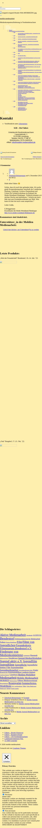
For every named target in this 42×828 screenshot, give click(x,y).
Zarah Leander (15, 688)
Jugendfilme (7, 664)
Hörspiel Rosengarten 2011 (23, 85)
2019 (14, 52)
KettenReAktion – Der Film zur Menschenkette (26, 87)
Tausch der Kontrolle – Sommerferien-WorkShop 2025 (27, 36)
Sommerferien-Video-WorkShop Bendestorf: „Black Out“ (28, 62)
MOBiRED (4, 680)
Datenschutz (7, 113)
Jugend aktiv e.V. (11, 661)
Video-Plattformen (31, 686)
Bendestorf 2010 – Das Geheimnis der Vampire (26, 98)
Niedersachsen (13, 680)
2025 (14, 35)
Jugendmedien (17, 667)
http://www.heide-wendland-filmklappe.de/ (19, 213)
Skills (19, 53)
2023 (14, 40)
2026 (14, 32)
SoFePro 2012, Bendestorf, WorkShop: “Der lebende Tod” (28, 83)
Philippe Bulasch (37, 156)
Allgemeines (22, 124)
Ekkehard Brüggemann (17, 176)
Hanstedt (33, 655)
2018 (14, 54)
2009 (14, 101)
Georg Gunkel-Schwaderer (7, 156)
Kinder (35, 670)
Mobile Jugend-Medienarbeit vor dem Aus (21, 701)
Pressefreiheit (4, 683)
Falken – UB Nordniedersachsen (16, 737)
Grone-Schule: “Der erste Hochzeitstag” (25, 91)
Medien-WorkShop (26, 674)
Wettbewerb (3, 688)
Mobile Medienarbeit (27, 678)
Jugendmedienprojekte (26, 670)
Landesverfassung (4, 675)
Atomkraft (29, 635)
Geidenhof (26, 655)
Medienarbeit (8, 677)
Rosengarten (15, 683)
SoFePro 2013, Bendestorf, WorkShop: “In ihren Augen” (28, 75)
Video (24, 686)
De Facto (19, 94)
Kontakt (26, 698)
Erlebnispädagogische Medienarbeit (27, 639)
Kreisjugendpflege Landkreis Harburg (21, 672)
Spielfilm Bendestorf (21, 107)
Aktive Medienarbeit (13, 634)
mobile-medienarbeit (7, 19)
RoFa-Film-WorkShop (22, 46)
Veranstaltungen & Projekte (10, 29)
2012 (14, 81)
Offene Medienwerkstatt (27, 680)
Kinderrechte (4, 672)
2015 (14, 63)
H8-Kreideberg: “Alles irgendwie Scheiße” (25, 103)
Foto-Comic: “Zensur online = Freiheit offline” (26, 92)
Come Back (20, 95)
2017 (14, 56)
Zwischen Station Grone (22, 93)
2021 (14, 47)
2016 (14, 60)
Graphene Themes (19, 748)
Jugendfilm (30, 661)
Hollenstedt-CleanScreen (22, 108)
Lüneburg (14, 675)
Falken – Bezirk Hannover (13, 733)
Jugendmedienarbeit (9, 670)
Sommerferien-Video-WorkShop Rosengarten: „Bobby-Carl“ (28, 61)
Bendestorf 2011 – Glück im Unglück (24, 86)
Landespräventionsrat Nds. (13, 739)
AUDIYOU (37, 635)
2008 (14, 106)
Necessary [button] (6, 792)
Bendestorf (7, 638)
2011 (14, 84)
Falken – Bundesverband (13, 735)
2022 (14, 43)
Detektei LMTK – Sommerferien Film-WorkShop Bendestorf (28, 51)
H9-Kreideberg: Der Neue (22, 104)
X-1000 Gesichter (10, 741)
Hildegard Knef (4, 658)
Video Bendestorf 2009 (22, 105)
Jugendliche (21, 664)
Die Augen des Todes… (22, 55)
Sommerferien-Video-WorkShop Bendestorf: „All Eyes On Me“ (29, 57)
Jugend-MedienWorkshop (29, 658)
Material (10, 30)
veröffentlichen (18, 686)
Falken (2, 642)
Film (19, 641)
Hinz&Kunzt (13, 658)
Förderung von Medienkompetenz (11, 653)
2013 (14, 74)
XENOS (8, 688)
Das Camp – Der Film (22, 96)
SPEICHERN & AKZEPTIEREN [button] (14, 825)
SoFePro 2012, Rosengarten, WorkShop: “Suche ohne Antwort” (29, 82)
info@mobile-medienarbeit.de (23, 142)
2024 (14, 37)
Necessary (8, 795)
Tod (13, 686)
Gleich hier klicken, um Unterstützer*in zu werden (21, 230)
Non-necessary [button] (7, 808)
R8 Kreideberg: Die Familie (23, 102)
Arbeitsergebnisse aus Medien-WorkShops (16, 31)
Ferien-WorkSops (11, 642)
